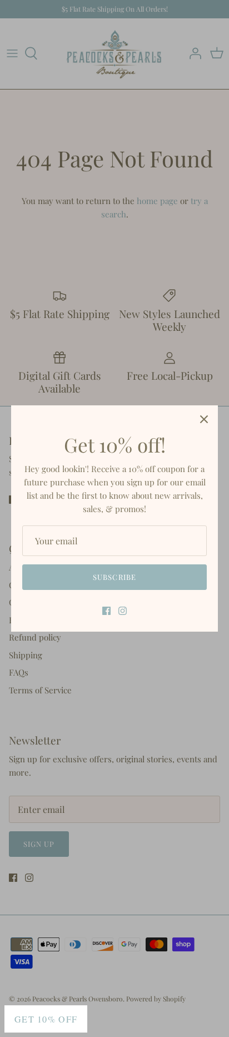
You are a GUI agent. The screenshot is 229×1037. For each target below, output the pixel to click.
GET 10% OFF (45, 1019)
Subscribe (114, 577)
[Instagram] (122, 611)
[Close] (204, 419)
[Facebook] (106, 611)
